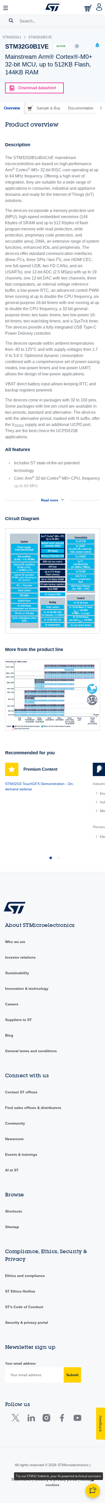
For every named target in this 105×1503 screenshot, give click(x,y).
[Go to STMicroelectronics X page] (16, 1419)
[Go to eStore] (88, 8)
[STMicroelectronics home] (52, 7)
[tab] (12, 108)
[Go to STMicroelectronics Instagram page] (46, 1419)
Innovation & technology (26, 988)
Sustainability (17, 973)
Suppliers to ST (18, 1020)
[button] (6, 7)
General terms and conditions (31, 1051)
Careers (11, 1004)
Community (15, 1123)
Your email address (20, 1363)
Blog (9, 1035)
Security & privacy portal (26, 1322)
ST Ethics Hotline (20, 1291)
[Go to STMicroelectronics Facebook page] (62, 1419)
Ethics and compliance (25, 1276)
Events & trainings (21, 1154)
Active (61, 46)
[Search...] (11, 20)
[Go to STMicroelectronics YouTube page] (77, 1419)
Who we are (15, 942)
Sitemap (12, 1227)
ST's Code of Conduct (24, 1307)
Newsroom (14, 1139)
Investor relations (20, 957)
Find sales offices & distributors (33, 1108)
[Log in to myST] (99, 7)
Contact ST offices (21, 1092)
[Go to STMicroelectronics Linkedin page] (31, 1419)
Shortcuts (13, 1211)
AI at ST (12, 1170)
